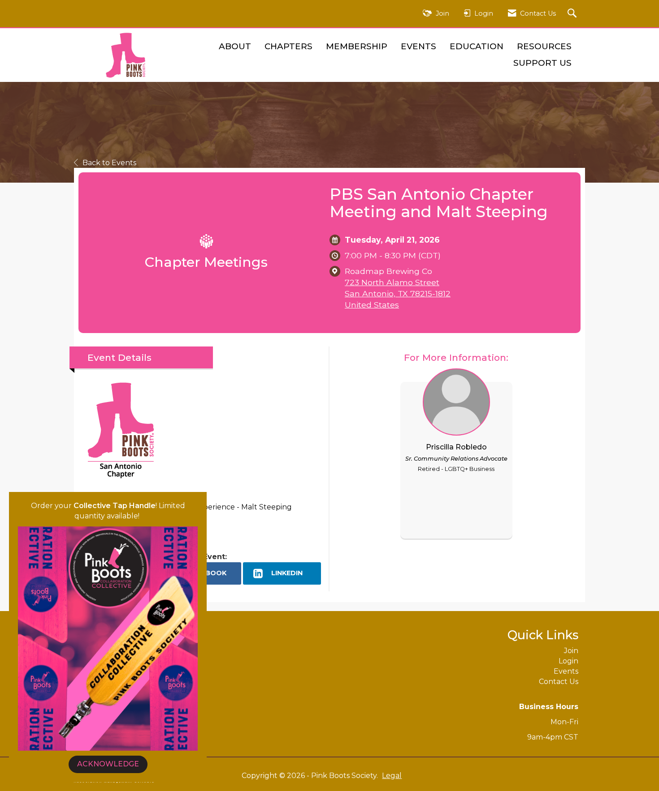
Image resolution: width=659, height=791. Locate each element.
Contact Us (558, 681)
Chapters (288, 46)
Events (418, 46)
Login (568, 661)
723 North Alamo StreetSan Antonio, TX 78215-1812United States (398, 293)
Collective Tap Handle (115, 505)
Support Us (542, 63)
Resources (544, 46)
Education (476, 46)
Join (571, 650)
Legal (392, 775)
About (235, 46)
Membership (356, 46)
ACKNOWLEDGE (108, 764)
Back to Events (109, 162)
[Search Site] (573, 13)
